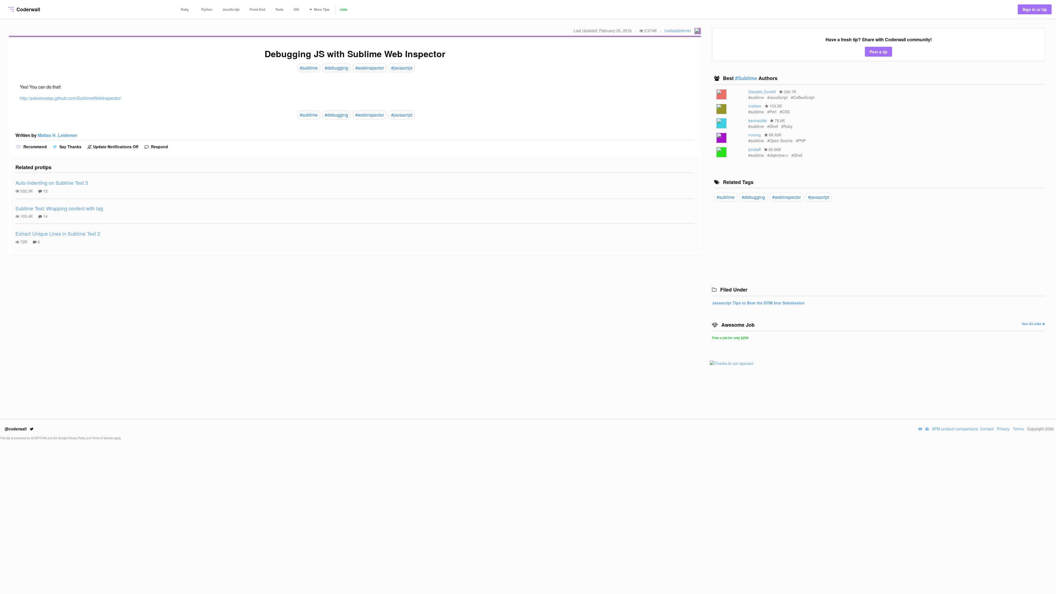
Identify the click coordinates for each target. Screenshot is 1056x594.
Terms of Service (103, 438)
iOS (296, 9)
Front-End (257, 9)
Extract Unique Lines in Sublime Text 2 (57, 233)
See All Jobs (1032, 323)
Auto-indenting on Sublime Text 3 (51, 182)
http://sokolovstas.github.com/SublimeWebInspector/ (70, 98)
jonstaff (754, 149)
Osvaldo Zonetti (762, 91)
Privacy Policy (77, 438)
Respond (159, 146)
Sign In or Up (1034, 9)
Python (206, 9)
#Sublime (746, 78)
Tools (279, 9)
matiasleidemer (677, 30)
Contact (987, 428)
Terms (1018, 428)
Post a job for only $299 (730, 337)
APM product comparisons (955, 428)
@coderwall (16, 428)
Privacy (1003, 428)
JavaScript (231, 9)
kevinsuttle (757, 120)
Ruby (185, 9)
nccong (754, 135)
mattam (754, 106)
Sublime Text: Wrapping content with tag (59, 208)
